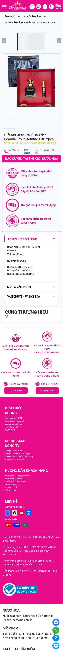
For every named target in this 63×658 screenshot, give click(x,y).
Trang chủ (10, 16)
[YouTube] (21, 513)
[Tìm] (32, 7)
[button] (31, 82)
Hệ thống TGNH (47, 390)
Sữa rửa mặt (40, 638)
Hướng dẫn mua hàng (14, 479)
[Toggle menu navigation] (4, 7)
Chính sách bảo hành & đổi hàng (19, 457)
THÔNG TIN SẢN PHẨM (22, 238)
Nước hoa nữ (31, 615)
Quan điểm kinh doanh (14, 421)
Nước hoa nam (12, 615)
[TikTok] (15, 513)
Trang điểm (10, 633)
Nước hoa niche (22, 620)
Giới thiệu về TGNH (13, 418)
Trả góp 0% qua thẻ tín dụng (17, 459)
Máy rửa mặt (45, 633)
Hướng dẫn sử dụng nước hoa (17, 476)
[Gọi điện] (55, 630)
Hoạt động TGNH (12, 427)
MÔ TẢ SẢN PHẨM (19, 287)
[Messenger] (55, 645)
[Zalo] (28, 513)
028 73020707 (23, 571)
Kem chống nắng (13, 638)
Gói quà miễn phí (12, 484)
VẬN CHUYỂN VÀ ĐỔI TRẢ (23, 296)
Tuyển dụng (10, 430)
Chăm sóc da (27, 633)
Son (28, 638)
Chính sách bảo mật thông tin (17, 454)
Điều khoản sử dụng (13, 451)
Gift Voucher (10, 490)
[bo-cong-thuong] (20, 589)
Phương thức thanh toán (15, 481)
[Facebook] (7, 513)
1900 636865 (27, 151)
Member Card (11, 487)
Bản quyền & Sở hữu (13, 424)
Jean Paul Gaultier (32, 16)
